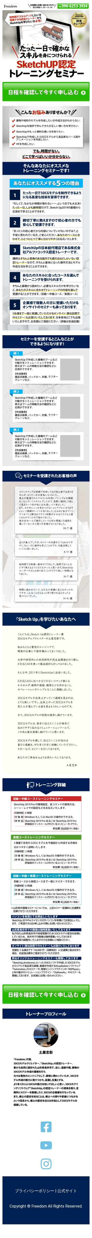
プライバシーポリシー (34, 1191)
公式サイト (67, 1191)
